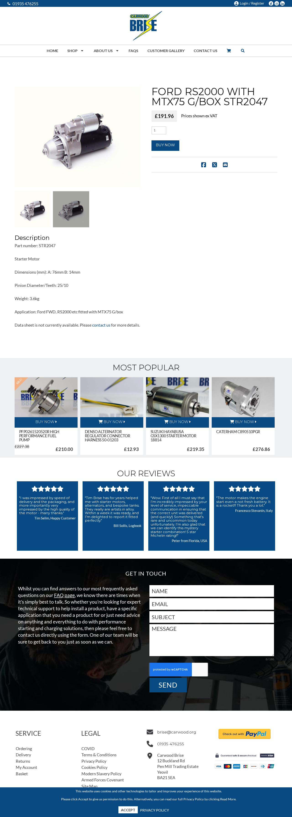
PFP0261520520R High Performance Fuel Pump (39, 435)
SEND (168, 685)
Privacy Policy (154, 810)
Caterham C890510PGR (238, 431)
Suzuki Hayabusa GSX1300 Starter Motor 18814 (173, 435)
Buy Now (165, 145)
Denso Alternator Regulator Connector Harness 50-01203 (107, 435)
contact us (101, 325)
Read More (228, 799)
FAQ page (64, 595)
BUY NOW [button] (113, 422)
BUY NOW (45, 422)
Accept (128, 810)
